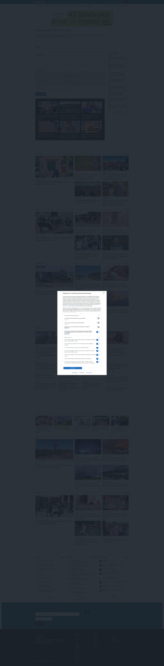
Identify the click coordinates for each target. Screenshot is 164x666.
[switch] (98, 318)
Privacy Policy (89, 372)
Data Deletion (75, 372)
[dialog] (82, 333)
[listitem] (82, 315)
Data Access (82, 372)
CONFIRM (72, 368)
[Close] (104, 293)
